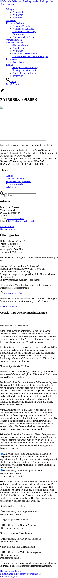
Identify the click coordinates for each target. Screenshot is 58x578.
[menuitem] (32, 13)
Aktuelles (10, 176)
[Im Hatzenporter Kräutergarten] (2, 92)
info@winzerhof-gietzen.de (21, 221)
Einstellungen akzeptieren (12, 573)
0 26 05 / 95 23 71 (18, 215)
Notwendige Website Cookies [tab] (14, 366)
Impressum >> (7, 226)
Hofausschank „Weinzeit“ (18, 181)
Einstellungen (10, 306)
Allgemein (11, 187)
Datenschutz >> (7, 229)
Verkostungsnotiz (14, 184)
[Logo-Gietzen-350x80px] (29, 4)
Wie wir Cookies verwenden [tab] (14, 325)
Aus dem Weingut (15, 178)
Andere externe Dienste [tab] (11, 476)
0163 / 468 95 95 (15, 218)
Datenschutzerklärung (10, 571)
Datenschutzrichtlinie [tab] (10, 557)
